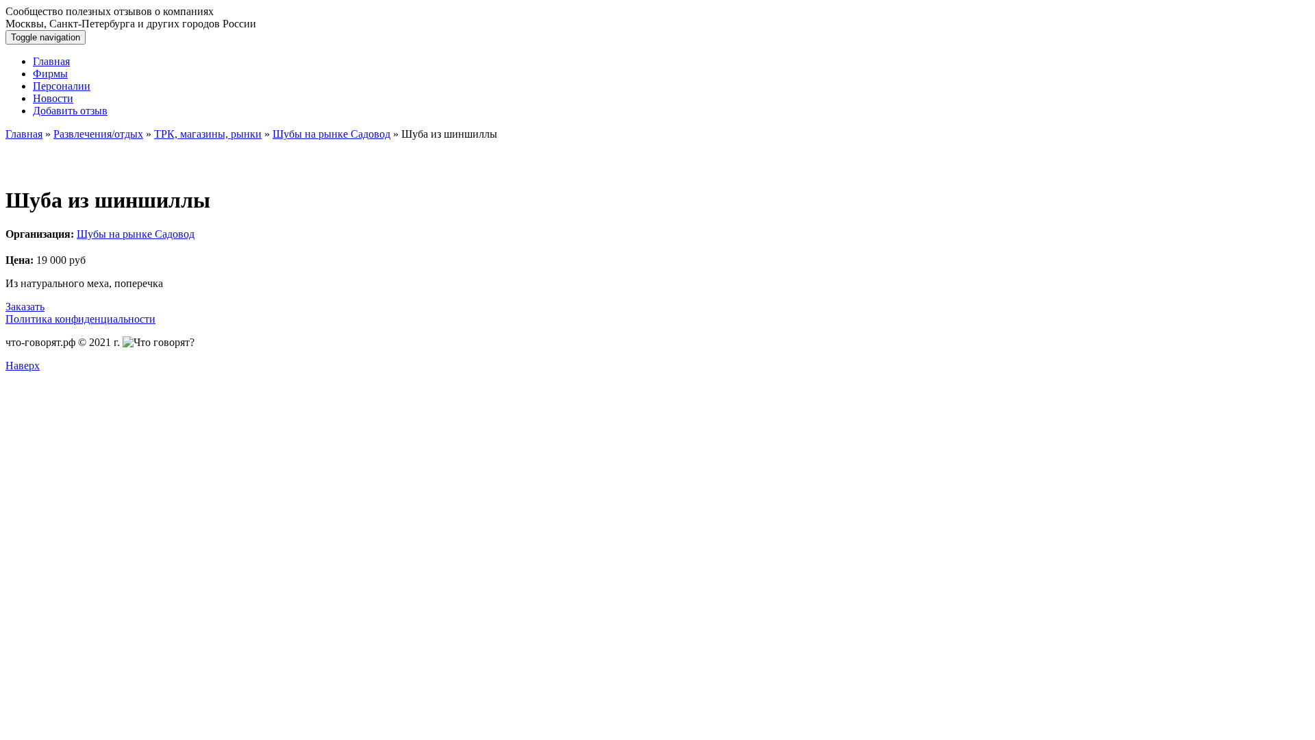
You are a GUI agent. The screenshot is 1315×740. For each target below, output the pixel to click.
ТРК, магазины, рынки (208, 134)
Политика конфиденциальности (80, 319)
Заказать (25, 306)
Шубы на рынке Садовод (331, 134)
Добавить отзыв (70, 110)
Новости (53, 98)
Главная (51, 61)
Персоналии (61, 86)
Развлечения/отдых (98, 134)
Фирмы (50, 73)
